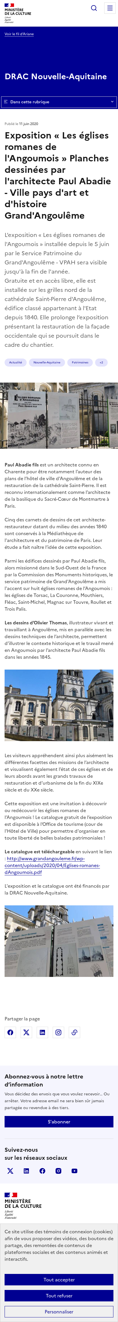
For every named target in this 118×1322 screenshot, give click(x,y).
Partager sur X (26, 1032)
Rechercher (94, 8)
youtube (74, 1171)
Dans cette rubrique (29, 102)
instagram (58, 1171)
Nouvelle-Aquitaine (47, 362)
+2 (101, 362)
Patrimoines (80, 362)
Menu (110, 8)
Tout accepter (59, 1279)
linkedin (26, 1171)
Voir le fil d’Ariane (19, 34)
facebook (42, 1171)
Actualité (15, 362)
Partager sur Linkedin (42, 1032)
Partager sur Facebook (10, 1032)
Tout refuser (59, 1295)
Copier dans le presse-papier (74, 1032)
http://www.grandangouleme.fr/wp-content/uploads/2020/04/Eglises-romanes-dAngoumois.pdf (52, 865)
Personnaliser (59, 1311)
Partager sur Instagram (58, 1032)
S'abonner (59, 1121)
